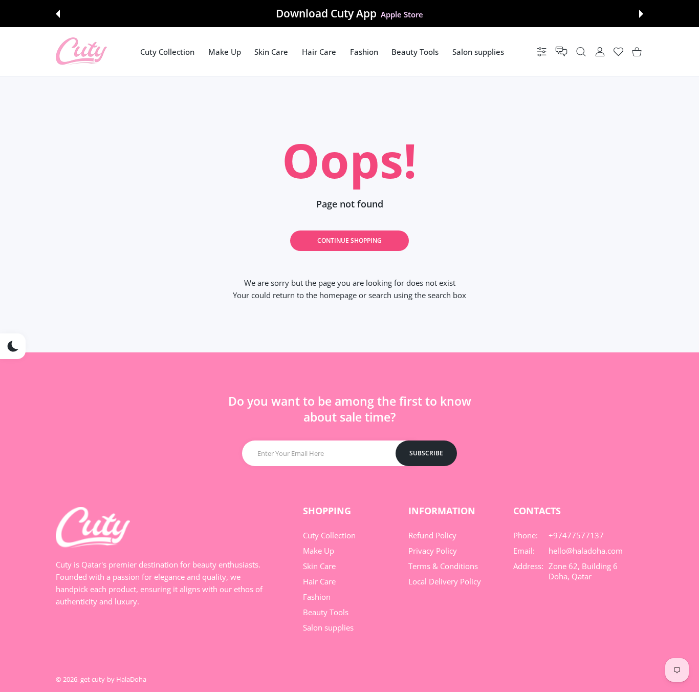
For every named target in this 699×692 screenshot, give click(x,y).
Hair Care (319, 581)
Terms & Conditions (443, 566)
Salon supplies (328, 627)
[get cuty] (81, 51)
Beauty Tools (325, 612)
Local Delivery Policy (444, 581)
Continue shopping (349, 240)
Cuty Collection (329, 535)
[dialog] (581, 51)
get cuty (92, 679)
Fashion (317, 597)
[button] (58, 14)
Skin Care (319, 566)
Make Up (318, 551)
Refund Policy (432, 535)
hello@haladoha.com (586, 551)
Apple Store (402, 14)
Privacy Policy (432, 551)
